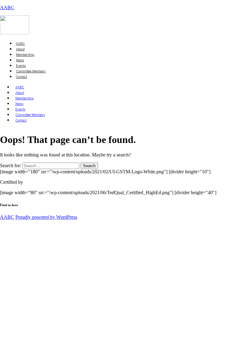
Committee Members (30, 71)
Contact (21, 77)
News (19, 104)
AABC (7, 7)
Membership (24, 98)
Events (20, 109)
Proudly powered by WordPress (46, 217)
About (19, 92)
